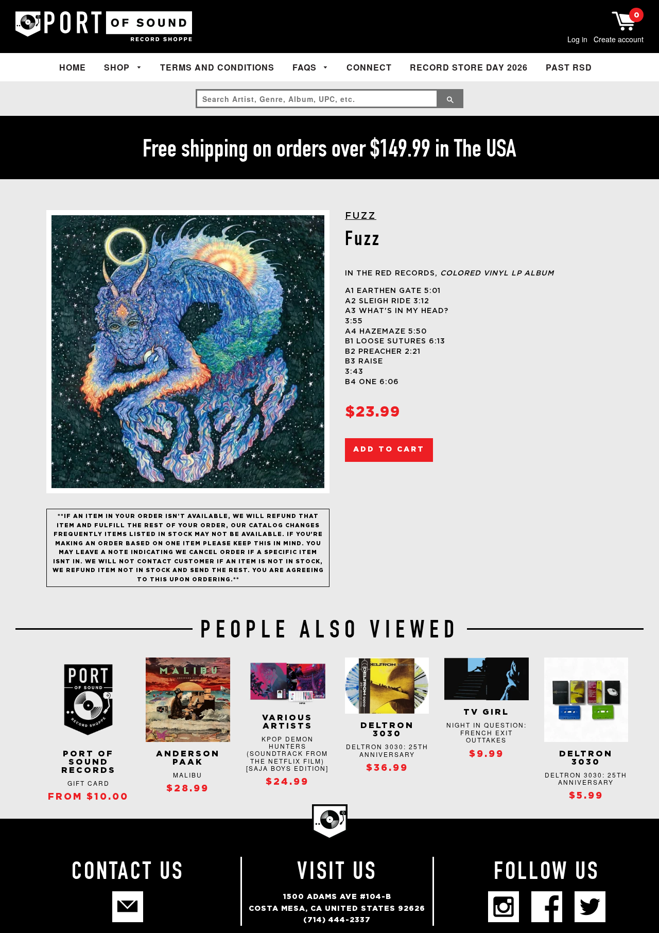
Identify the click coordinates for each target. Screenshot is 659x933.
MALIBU (187, 774)
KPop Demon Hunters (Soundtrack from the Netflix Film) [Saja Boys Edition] (287, 753)
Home (72, 67)
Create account (619, 39)
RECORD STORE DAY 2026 (469, 67)
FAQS (305, 67)
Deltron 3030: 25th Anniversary (387, 750)
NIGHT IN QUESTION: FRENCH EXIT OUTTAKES (486, 732)
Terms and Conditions (217, 67)
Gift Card (88, 783)
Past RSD (569, 67)
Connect (369, 67)
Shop (118, 67)
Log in (577, 39)
